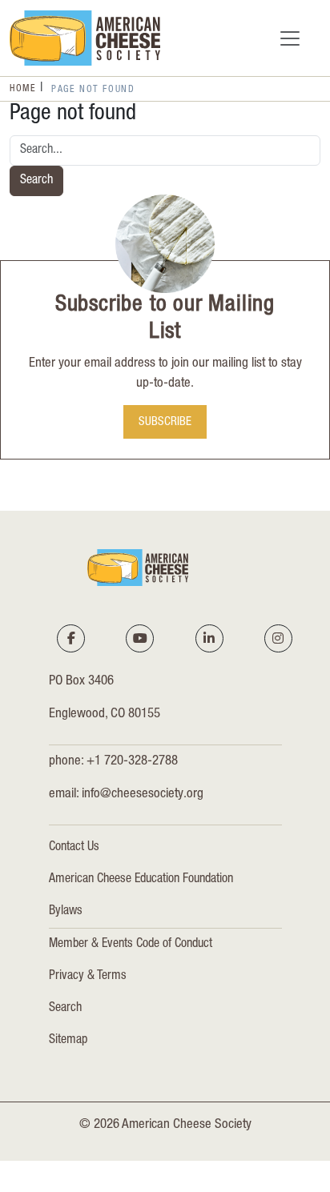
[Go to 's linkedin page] (209, 638)
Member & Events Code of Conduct (130, 944)
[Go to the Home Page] (85, 38)
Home (23, 89)
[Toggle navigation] (290, 38)
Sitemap (68, 1040)
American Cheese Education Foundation (141, 879)
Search (36, 181)
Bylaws (65, 911)
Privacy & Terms (88, 976)
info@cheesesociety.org (142, 794)
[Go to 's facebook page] (71, 638)
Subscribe (165, 423)
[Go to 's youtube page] (140, 638)
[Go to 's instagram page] (278, 638)
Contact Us (74, 847)
